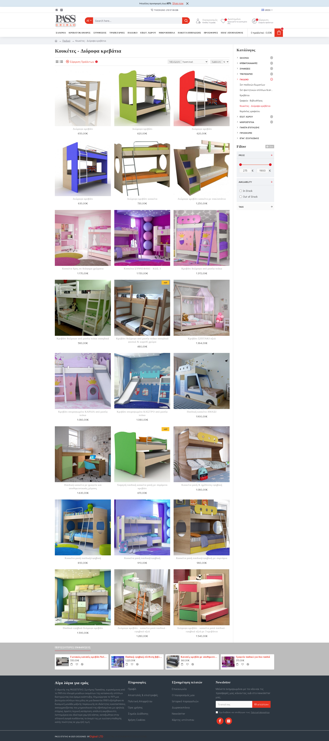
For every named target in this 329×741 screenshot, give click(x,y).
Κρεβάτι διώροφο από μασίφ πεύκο (201, 268)
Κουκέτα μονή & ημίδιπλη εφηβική (201, 485)
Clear (271, 146)
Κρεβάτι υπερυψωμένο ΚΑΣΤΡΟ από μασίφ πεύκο (142, 413)
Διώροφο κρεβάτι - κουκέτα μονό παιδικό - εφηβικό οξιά (142, 630)
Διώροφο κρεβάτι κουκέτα (142, 198)
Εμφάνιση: (216, 61)
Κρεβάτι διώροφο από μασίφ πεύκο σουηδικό (83, 338)
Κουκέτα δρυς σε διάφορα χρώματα (82, 268)
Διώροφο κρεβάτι (83, 129)
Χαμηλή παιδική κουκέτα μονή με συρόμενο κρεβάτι (142, 487)
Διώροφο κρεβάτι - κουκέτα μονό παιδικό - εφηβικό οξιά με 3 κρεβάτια (201, 630)
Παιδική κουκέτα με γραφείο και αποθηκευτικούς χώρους (83, 487)
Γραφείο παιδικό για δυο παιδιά (253, 657)
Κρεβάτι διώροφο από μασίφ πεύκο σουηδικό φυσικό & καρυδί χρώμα (142, 340)
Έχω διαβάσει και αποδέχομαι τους (244, 712)
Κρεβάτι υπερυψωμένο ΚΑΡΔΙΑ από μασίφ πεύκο (83, 413)
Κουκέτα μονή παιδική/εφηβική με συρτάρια (201, 558)
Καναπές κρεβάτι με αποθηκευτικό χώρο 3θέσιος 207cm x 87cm (199, 657)
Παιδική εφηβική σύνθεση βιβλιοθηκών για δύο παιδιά (143, 657)
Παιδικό (66, 40)
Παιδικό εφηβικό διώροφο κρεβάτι (83, 628)
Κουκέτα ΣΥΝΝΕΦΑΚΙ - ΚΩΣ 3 (142, 268)
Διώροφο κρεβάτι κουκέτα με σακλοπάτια (202, 198)
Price (242, 155)
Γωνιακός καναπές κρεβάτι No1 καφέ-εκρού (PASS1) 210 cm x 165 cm (88, 657)
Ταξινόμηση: (174, 61)
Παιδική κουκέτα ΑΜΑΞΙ (201, 411)
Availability (245, 181)
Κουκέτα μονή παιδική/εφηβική (83, 558)
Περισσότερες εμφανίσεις (73, 647)
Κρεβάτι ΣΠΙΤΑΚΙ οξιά (202, 338)
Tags (241, 206)
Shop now (178, 3)
